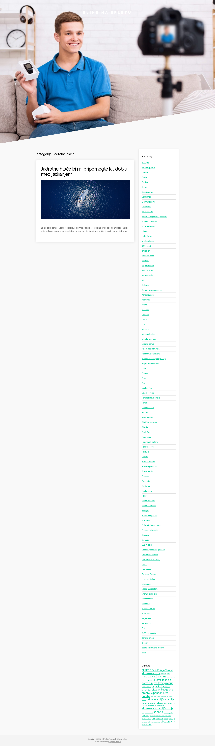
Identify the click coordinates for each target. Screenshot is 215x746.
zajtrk (149, 722)
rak (158, 702)
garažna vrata (158, 676)
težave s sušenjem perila (163, 716)
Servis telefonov (149, 506)
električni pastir (165, 674)
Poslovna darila (148, 461)
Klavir (144, 280)
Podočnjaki (146, 437)
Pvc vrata (146, 481)
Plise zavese (147, 417)
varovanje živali (168, 719)
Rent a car (146, 486)
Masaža (145, 329)
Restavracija (147, 491)
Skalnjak (145, 510)
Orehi (144, 378)
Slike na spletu (107, 12)
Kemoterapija (147, 275)
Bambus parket (148, 167)
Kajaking (145, 260)
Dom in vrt (146, 197)
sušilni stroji (145, 716)
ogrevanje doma (146, 690)
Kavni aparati (147, 270)
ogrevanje (167, 687)
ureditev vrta (159, 719)
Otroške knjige (148, 393)
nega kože (158, 686)
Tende (144, 564)
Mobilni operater (149, 339)
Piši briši (145, 412)
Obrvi (144, 368)
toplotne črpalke (146, 719)
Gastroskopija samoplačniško (154, 216)
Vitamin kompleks (149, 594)
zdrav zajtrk (155, 722)
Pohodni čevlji (148, 447)
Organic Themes (115, 742)
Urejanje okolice (148, 579)
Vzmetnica (146, 623)
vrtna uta (144, 722)
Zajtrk (144, 628)
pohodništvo (160, 692)
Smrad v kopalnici (149, 515)
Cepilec (145, 182)
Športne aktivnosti (150, 530)
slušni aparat (149, 713)
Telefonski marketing (151, 559)
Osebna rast (147, 388)
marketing (160, 683)
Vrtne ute (146, 613)
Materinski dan (148, 334)
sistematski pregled (166, 703)
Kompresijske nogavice (152, 290)
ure (154, 718)
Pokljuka (145, 452)
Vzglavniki (146, 618)
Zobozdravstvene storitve (153, 648)
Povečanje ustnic (149, 466)
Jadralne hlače (148, 256)
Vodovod (146, 604)
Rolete (144, 496)
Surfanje (145, 540)
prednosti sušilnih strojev (158, 696)
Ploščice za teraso (150, 422)
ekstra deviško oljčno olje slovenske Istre (157, 671)
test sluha (153, 716)
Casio (144, 177)
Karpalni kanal (148, 265)
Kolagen (145, 285)
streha (158, 712)
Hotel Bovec (147, 236)
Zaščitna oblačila (149, 633)
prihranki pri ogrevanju (148, 703)
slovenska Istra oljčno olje (157, 708)
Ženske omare (148, 638)
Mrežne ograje (148, 344)
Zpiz (144, 653)
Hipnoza (145, 231)
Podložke (146, 432)
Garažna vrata (147, 211)
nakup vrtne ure (146, 687)
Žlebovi (145, 643)
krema (158, 679)
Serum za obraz (148, 501)
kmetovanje (150, 680)
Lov (143, 324)
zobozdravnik (167, 721)
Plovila (145, 427)
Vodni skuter (147, 599)
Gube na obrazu (148, 226)
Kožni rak (146, 300)
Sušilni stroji (147, 545)
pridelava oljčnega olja (160, 699)
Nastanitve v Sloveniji (151, 354)
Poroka (145, 456)
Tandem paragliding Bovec (153, 550)
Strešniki (145, 535)
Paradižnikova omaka (151, 398)
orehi (145, 692)
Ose (143, 383)
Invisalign (146, 251)
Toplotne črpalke (149, 574)
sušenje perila (168, 713)
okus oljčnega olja (163, 689)
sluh (143, 713)
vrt (174, 719)
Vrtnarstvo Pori (148, 608)
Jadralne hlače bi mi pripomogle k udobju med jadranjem (84, 171)
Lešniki (145, 319)
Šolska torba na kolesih (152, 525)
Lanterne (145, 314)
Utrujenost (146, 584)
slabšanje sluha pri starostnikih (154, 706)
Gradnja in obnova (149, 221)
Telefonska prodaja (150, 555)
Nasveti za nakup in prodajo (154, 358)
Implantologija (148, 241)
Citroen (145, 187)
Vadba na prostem (150, 589)
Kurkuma (145, 309)
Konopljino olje (148, 295)
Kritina (144, 305)
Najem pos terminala (151, 349)
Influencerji (146, 246)
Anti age (145, 162)
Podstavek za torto (150, 442)
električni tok (146, 677)
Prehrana (145, 476)
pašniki (150, 693)
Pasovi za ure (148, 407)
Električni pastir (148, 202)
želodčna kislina (147, 725)
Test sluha (146, 569)
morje (169, 683)
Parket (144, 403)
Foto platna (146, 207)
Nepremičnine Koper (151, 363)
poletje (146, 696)
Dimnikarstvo (147, 192)
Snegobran (146, 520)
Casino (145, 172)
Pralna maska (147, 471)
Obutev (145, 373)
